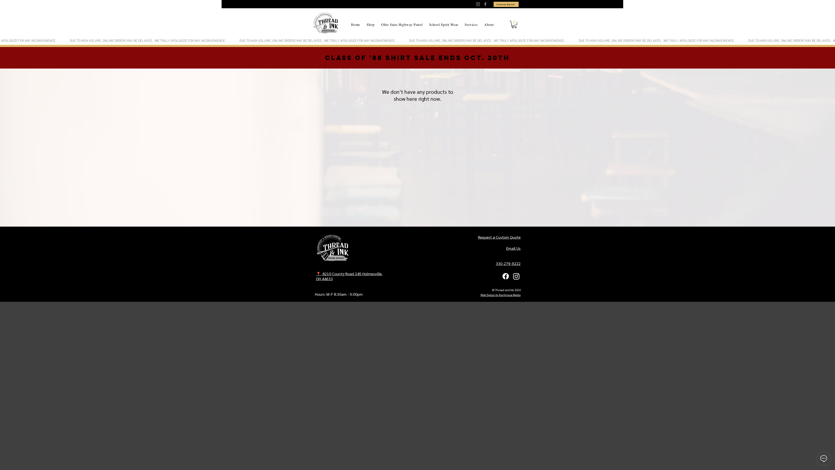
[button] (514, 24)
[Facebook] (485, 4)
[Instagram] (478, 4)
